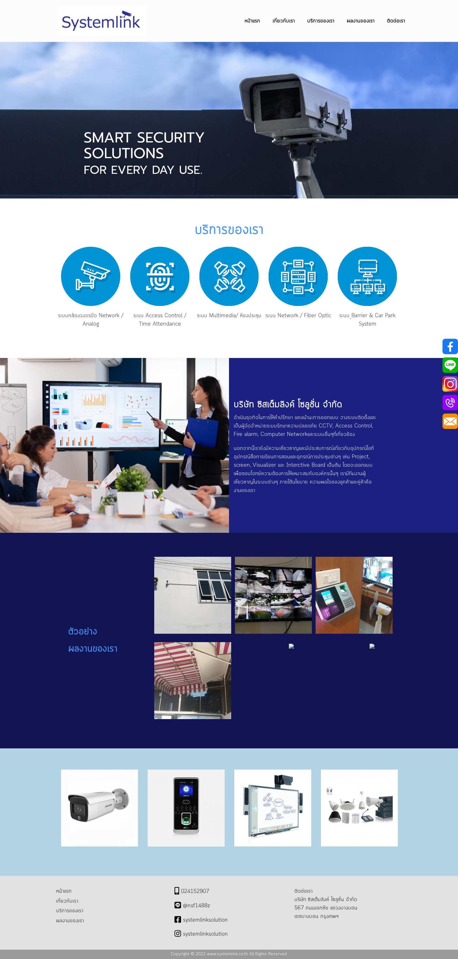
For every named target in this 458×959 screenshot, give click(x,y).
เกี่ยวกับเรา (284, 21)
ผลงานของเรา (361, 21)
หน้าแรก (252, 21)
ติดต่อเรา (396, 21)
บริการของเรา (320, 21)
